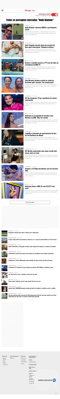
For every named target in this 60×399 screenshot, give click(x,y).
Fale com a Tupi (32, 367)
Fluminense (23, 361)
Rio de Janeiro (4, 358)
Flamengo (23, 360)
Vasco (22, 363)
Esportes (23, 356)
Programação (32, 362)
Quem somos (32, 371)
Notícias (4, 356)
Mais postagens (30, 202)
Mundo (4, 363)
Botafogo (23, 358)
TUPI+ (30, 360)
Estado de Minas (31, 376)
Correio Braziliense (31, 379)
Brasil (4, 361)
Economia (5, 364)
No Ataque (31, 381)
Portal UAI (31, 383)
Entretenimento (14, 356)
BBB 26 (12, 358)
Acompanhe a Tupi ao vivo (32, 357)
